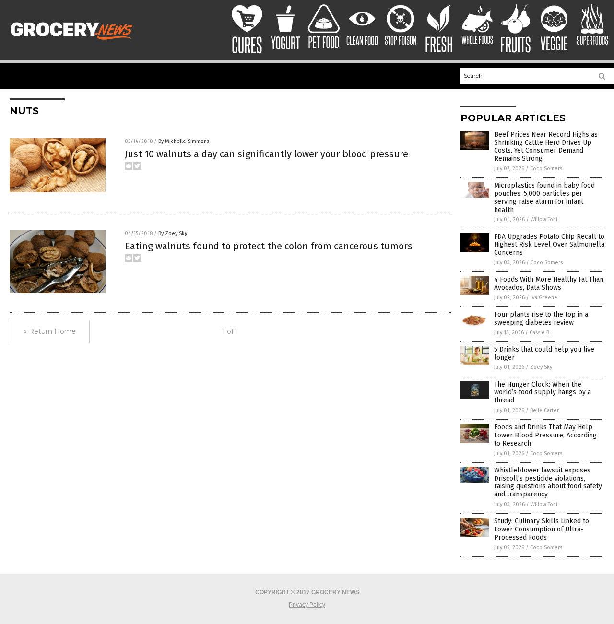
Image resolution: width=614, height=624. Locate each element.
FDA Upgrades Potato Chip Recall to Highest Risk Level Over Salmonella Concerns (549, 245)
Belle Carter (544, 410)
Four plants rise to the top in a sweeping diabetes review (541, 318)
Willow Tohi (544, 219)
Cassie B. (540, 333)
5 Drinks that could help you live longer (544, 353)
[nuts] (74, 42)
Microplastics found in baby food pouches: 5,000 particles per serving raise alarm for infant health (544, 197)
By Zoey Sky (172, 233)
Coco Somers (546, 168)
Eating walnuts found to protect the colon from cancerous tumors (269, 246)
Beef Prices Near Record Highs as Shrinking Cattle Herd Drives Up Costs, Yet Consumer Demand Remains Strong (546, 146)
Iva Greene (544, 297)
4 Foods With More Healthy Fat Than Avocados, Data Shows (548, 283)
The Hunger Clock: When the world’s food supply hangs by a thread (542, 392)
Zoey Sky (541, 367)
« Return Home (50, 331)
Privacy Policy (307, 604)
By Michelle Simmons (183, 141)
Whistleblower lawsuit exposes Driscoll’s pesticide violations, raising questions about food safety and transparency (548, 482)
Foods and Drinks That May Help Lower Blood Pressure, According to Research (545, 435)
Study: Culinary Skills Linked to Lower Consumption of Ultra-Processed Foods (541, 529)
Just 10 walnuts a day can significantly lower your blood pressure (266, 154)
